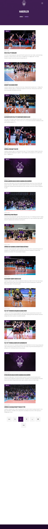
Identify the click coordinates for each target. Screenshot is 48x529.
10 (38, 419)
